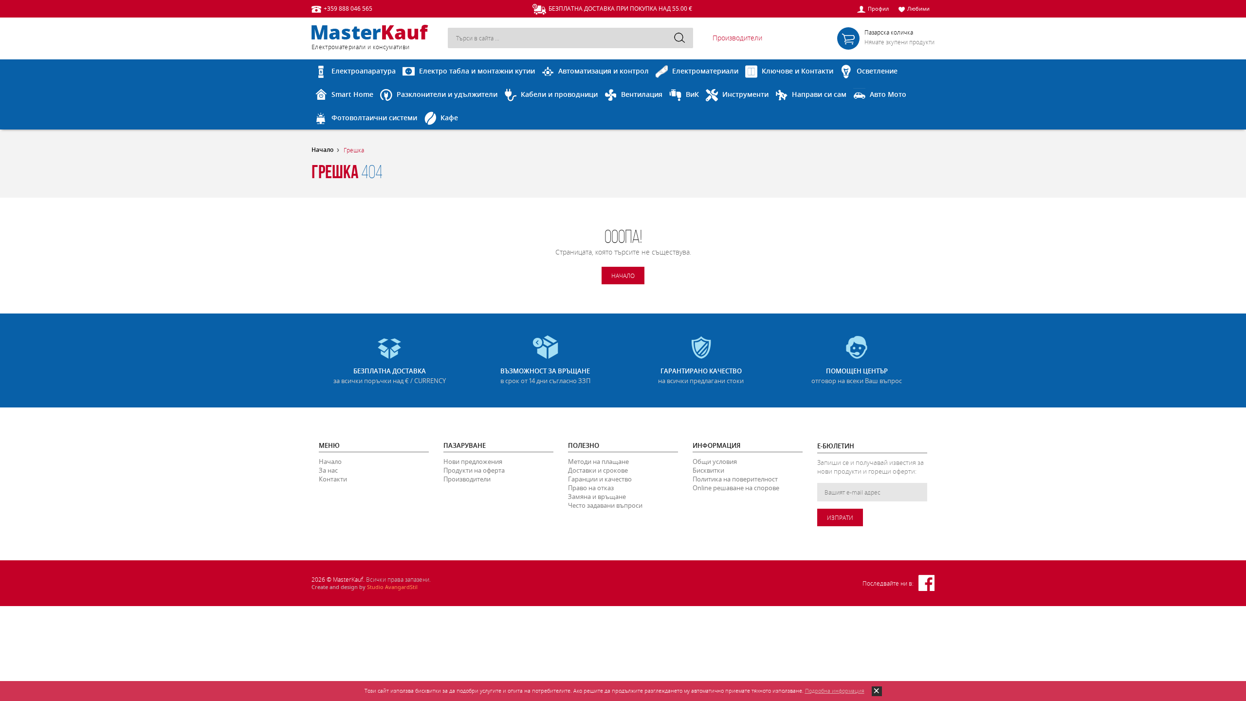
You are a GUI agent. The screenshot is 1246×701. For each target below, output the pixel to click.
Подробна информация (834, 690)
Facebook (926, 583)
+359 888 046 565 (348, 8)
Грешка (354, 150)
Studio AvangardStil (392, 586)
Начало (322, 150)
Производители (737, 37)
